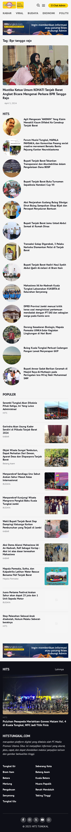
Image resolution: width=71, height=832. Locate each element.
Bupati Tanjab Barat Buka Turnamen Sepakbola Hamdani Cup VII (43, 183)
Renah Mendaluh (45, 789)
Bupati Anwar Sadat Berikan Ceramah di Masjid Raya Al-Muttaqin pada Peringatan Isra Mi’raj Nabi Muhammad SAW (46, 373)
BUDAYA (33, 13)
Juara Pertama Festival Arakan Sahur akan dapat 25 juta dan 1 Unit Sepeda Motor (20, 595)
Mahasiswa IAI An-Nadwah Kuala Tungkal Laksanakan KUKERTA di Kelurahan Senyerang (42, 288)
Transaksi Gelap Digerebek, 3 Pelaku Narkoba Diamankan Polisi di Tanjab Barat (44, 247)
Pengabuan (9, 789)
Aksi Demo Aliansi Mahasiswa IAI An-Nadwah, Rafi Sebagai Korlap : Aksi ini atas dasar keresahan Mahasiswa (21, 549)
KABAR (7, 13)
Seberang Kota (44, 766)
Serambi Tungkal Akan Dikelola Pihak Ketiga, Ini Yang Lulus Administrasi (20, 406)
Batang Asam (9, 463)
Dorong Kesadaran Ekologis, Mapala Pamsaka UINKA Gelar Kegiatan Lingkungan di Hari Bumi (44, 330)
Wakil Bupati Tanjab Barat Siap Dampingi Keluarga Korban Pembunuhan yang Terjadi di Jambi (22, 524)
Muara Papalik (43, 783)
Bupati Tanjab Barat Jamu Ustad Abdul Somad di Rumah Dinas (45, 224)
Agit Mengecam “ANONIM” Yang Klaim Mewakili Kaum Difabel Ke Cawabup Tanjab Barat (44, 122)
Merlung (7, 783)
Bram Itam (8, 772)
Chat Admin (59, 5)
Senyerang (8, 795)
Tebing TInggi (43, 795)
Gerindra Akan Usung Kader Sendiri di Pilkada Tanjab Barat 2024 (20, 429)
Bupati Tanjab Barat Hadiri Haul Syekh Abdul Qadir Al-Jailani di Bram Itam (45, 266)
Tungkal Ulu (9, 801)
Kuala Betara (43, 778)
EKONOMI (49, 13)
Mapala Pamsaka (10, 578)
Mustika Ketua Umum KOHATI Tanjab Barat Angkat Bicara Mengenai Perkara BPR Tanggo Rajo (34, 94)
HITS (5, 412)
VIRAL (19, 13)
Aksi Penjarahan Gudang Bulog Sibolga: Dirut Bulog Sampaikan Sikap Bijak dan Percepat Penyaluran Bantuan (46, 205)
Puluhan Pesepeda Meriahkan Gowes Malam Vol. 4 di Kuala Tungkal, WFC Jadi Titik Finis (34, 723)
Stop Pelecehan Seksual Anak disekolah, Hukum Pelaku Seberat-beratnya (22, 619)
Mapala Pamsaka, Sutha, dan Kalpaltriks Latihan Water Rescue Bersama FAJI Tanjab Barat (21, 572)
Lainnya (59, 669)
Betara (6, 778)
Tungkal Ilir (9, 766)
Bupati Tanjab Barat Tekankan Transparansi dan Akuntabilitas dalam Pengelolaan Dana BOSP (45, 164)
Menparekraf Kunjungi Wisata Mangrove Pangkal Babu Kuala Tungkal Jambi (20, 500)
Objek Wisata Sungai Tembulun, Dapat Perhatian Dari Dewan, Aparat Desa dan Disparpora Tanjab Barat (22, 455)
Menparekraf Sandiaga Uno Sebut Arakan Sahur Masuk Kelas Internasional (21, 477)
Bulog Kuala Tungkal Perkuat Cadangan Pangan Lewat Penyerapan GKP (46, 349)
